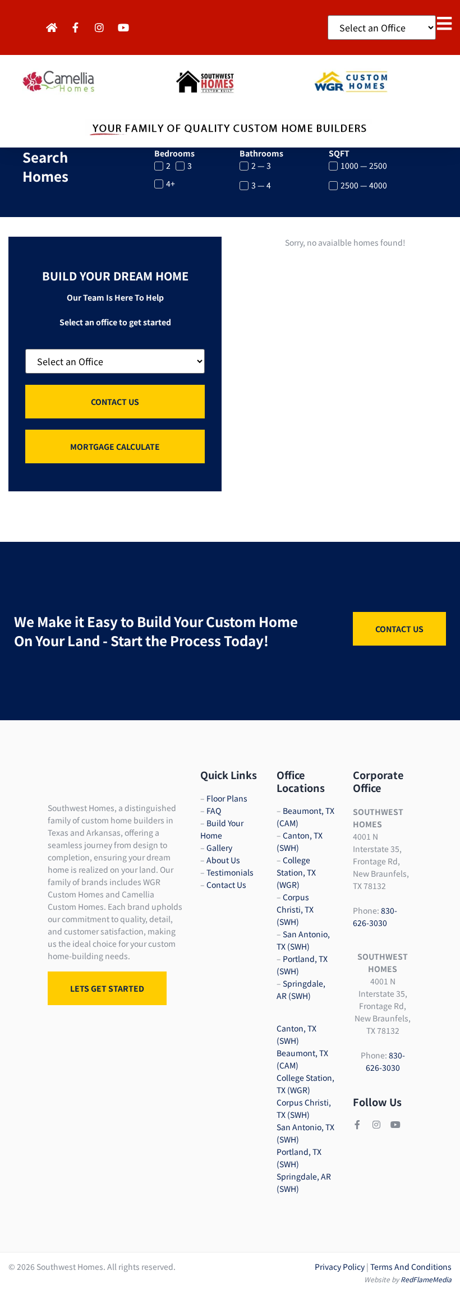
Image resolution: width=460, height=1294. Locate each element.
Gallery (219, 847)
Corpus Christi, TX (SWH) (295, 909)
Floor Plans (226, 798)
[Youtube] (395, 1124)
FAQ (213, 810)
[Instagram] (376, 1124)
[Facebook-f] (357, 1124)
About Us (223, 859)
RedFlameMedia (426, 1279)
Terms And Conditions (411, 1266)
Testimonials (230, 872)
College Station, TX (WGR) (296, 872)
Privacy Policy (340, 1266)
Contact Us (226, 884)
